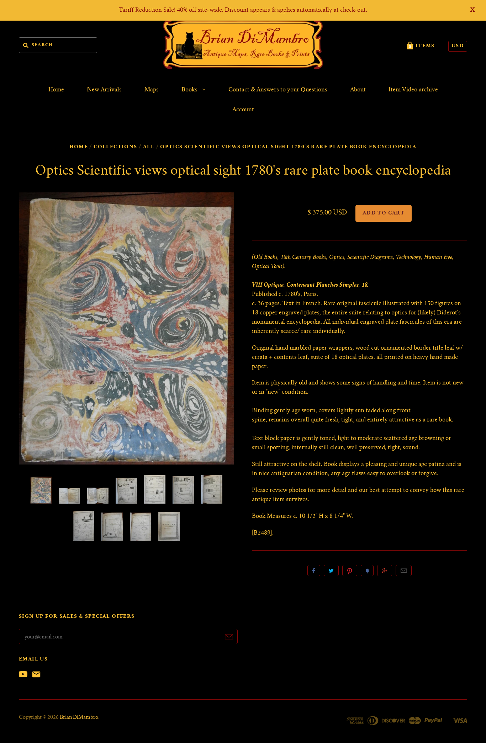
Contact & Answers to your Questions (277, 90)
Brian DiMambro (79, 717)
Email (404, 570)
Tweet (331, 570)
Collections (115, 147)
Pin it (349, 570)
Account (243, 110)
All (148, 147)
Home (56, 90)
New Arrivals (104, 90)
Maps (151, 90)
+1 (384, 570)
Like (313, 570)
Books (190, 90)
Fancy (367, 570)
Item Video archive (413, 90)
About (358, 90)
